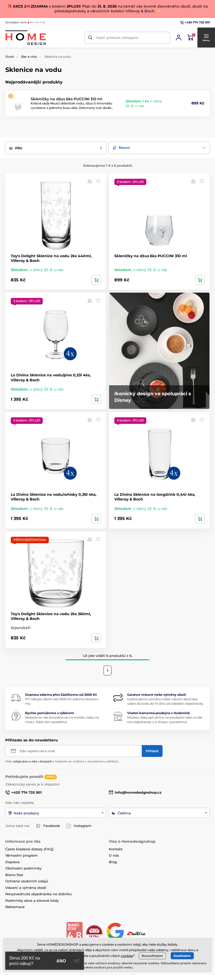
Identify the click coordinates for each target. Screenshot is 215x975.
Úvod (9, 57)
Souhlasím (182, 956)
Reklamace (15, 907)
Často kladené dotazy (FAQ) (29, 849)
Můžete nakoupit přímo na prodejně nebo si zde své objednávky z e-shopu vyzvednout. (164, 719)
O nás (114, 855)
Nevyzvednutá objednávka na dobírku (38, 894)
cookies (127, 956)
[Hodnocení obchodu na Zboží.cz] (137, 932)
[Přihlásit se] (178, 37)
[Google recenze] (116, 932)
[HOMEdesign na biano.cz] (74, 932)
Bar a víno (29, 57)
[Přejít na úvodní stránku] (25, 37)
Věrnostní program (21, 855)
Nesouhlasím (152, 956)
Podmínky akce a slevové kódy (32, 900)
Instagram (83, 826)
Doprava (12, 862)
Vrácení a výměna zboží (25, 888)
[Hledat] (90, 38)
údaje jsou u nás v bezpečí (32, 761)
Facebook (51, 826)
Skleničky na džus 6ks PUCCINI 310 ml (66, 99)
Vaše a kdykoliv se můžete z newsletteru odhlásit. (62, 761)
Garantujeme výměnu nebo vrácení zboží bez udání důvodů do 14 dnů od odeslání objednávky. (165, 701)
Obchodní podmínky (23, 868)
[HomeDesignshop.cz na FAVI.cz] (94, 932)
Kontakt (115, 849)
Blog (113, 862)
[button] (206, 38)
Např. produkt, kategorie (117, 37)
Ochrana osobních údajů (26, 881)
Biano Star (14, 875)
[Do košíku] (96, 279)
